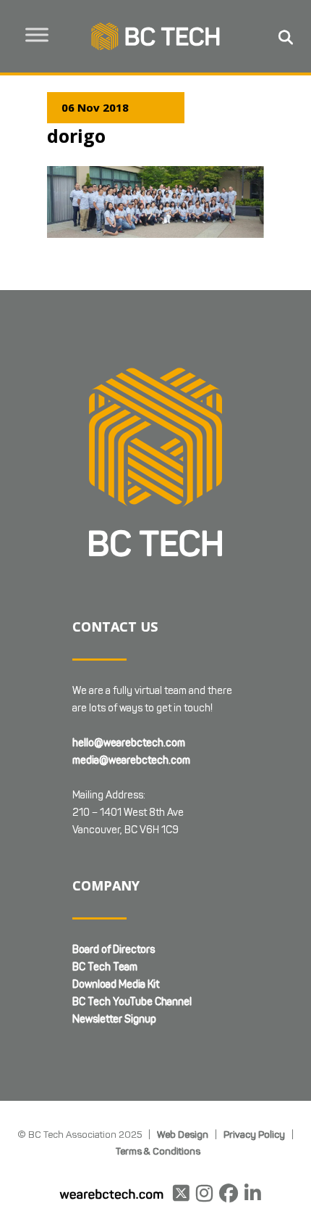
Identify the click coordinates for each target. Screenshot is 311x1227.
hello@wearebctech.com (128, 743)
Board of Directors (113, 949)
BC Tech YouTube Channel (132, 1002)
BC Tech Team (104, 967)
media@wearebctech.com (131, 760)
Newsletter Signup (114, 1019)
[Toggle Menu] (36, 34)
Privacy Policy (254, 1134)
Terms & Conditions (158, 1151)
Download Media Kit (115, 984)
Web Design (182, 1134)
